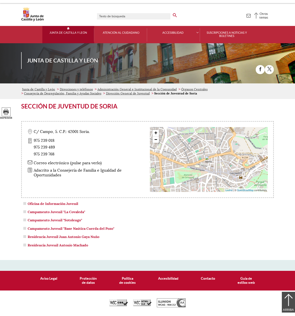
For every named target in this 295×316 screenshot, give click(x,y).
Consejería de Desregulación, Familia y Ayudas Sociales (62, 93)
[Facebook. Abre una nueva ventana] (260, 69)
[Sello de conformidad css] (118, 305)
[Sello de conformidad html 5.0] (142, 305)
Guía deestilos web (246, 280)
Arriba (288, 309)
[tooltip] (248, 15)
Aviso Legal (48, 278)
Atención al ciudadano (121, 32)
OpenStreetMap (245, 190)
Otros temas (263, 15)
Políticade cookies (127, 280)
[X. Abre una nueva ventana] (269, 69)
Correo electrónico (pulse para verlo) (68, 163)
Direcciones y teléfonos (76, 89)
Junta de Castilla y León (68, 32)
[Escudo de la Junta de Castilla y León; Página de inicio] (32, 20)
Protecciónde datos (88, 280)
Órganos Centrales (194, 89)
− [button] (155, 139)
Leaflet (229, 190)
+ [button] (155, 133)
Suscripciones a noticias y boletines (227, 34)
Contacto (208, 278)
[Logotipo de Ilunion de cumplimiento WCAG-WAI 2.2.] (171, 306)
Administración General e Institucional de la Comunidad (137, 89)
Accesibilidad (168, 278)
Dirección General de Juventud (128, 93)
